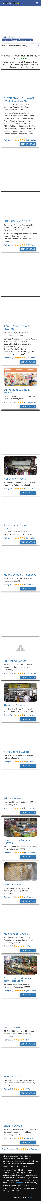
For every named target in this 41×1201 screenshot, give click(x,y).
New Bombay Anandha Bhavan (17, 841)
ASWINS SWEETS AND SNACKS (17, 327)
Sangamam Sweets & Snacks (17, 391)
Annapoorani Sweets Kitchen (16, 527)
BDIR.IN (12, 2)
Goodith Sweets (13, 884)
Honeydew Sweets (15, 478)
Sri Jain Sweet (12, 798)
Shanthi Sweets (13, 1125)
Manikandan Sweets (16, 933)
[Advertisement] (20, 20)
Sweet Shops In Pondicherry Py (18, 40)
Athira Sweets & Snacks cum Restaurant (18, 979)
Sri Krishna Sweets (15, 660)
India (11, 37)
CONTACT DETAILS (28, 144)
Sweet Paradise (13, 1076)
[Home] (5, 37)
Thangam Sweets (14, 705)
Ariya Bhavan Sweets (16, 751)
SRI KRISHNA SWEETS (17, 221)
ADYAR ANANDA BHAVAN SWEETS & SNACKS (19, 99)
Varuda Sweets (13, 1027)
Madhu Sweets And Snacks (20, 574)
